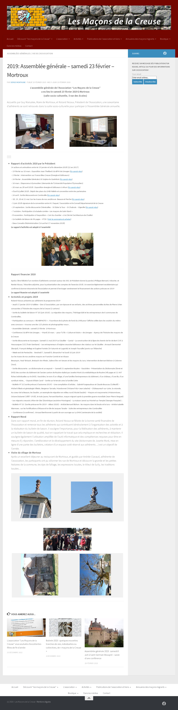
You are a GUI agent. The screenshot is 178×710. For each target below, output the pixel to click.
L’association (62, 38)
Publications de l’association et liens (103, 38)
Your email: (136, 74)
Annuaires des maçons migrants (140, 38)
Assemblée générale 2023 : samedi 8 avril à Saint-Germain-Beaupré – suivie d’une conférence (102, 655)
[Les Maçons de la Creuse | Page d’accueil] (89, 18)
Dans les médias (14, 45)
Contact (28, 45)
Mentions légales (44, 701)
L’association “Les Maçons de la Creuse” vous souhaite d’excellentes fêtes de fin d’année (24, 644)
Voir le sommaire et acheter (59, 219)
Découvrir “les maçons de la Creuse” (33, 38)
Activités (77, 38)
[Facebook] (165, 53)
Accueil (10, 38)
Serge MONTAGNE (18, 82)
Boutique (164, 38)
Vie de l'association (42, 53)
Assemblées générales (19, 53)
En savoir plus (76, 171)
